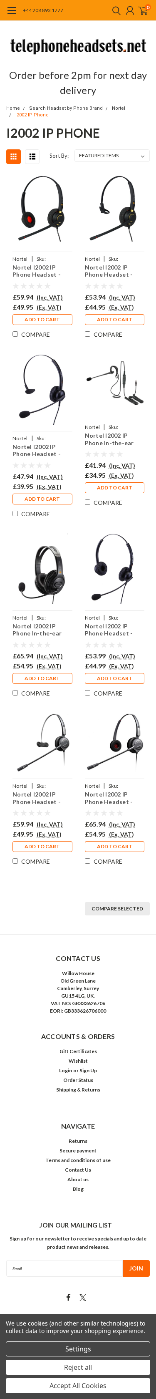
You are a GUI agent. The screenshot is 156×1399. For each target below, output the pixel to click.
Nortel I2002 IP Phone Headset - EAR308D (109, 630)
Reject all (78, 1367)
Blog (78, 1189)
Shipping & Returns (78, 1089)
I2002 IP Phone (32, 115)
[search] (114, 10)
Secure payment (78, 1150)
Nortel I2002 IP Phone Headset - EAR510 (109, 271)
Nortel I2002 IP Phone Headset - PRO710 (36, 798)
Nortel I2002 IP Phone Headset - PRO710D (109, 798)
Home (13, 108)
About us (78, 1179)
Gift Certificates (78, 1051)
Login (65, 1070)
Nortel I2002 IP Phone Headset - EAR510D (36, 271)
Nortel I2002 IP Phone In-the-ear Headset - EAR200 (111, 439)
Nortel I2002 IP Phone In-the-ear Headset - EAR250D (40, 630)
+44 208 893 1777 (43, 10)
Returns (78, 1141)
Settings (78, 1349)
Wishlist (78, 1061)
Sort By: (59, 155)
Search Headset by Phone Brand (66, 108)
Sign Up (88, 1070)
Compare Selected (117, 908)
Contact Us (78, 1170)
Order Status (78, 1080)
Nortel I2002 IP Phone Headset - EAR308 (36, 450)
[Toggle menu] (11, 14)
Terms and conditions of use (78, 1160)
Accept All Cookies (78, 1385)
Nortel (118, 108)
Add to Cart (42, 319)
